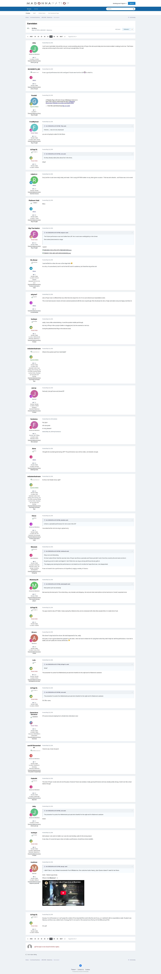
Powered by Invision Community (80, 971)
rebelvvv (34, 174)
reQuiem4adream (34, 348)
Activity (36, 9)
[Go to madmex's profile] (34, 868)
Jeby (34, 43)
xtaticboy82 (64, 584)
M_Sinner (33, 260)
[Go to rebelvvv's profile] (34, 180)
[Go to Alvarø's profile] (34, 638)
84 (35, 876)
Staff (34, 13)
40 (57, 36)
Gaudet (34, 95)
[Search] (133, 9)
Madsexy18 (34, 580)
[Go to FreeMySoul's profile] (34, 127)
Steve (34, 516)
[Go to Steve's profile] (34, 521)
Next (61, 36)
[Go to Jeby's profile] (34, 49)
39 (54, 36)
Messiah (34, 547)
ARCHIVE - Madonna (46, 30)
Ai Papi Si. (34, 149)
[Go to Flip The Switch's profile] (34, 234)
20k (35, 729)
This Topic (126, 8)
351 (35, 57)
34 (38, 36)
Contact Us (81, 969)
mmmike (63, 520)
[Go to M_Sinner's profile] (34, 266)
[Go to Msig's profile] (29, 29)
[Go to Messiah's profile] (34, 553)
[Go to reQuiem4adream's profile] (34, 354)
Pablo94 (34, 778)
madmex (34, 862)
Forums (28, 13)
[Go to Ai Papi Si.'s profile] (34, 155)
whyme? (34, 294)
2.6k (35, 463)
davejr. (62, 866)
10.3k (34, 674)
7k (35, 110)
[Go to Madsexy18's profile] (34, 585)
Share (118, 29)
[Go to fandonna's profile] (34, 425)
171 (35, 762)
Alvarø (34, 632)
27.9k (34, 136)
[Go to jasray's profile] (34, 394)
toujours (63, 232)
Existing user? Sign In (119, 3)
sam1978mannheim (34, 746)
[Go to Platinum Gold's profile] (34, 206)
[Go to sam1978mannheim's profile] (34, 753)
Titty (62, 126)
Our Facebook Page (53, 13)
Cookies (87, 969)
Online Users (42, 13)
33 (35, 36)
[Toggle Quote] (45, 126)
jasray (34, 388)
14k (35, 333)
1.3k (35, 402)
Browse (29, 9)
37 (47, 36)
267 (35, 594)
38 (51, 36)
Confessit (63, 551)
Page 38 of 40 (72, 36)
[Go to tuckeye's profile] (34, 325)
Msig (35, 28)
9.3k (35, 164)
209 (35, 646)
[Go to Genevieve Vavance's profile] (34, 720)
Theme (73, 969)
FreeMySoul (34, 122)
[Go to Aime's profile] (34, 454)
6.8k (35, 363)
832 (35, 83)
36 (44, 36)
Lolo (62, 154)
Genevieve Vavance (34, 713)
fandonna (34, 419)
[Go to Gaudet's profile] (34, 101)
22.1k (34, 243)
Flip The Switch (34, 228)
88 (35, 561)
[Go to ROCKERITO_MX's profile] (34, 75)
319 (35, 433)
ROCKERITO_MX (34, 69)
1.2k (35, 530)
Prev (31, 36)
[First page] (28, 36)
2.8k (35, 215)
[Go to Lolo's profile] (34, 666)
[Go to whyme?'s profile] (34, 300)
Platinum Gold (34, 200)
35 (41, 36)
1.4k (35, 309)
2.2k (35, 188)
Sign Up (132, 3)
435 (35, 793)
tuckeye (34, 319)
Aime (34, 448)
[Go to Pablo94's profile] (34, 784)
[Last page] (65, 36)
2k (35, 274)
